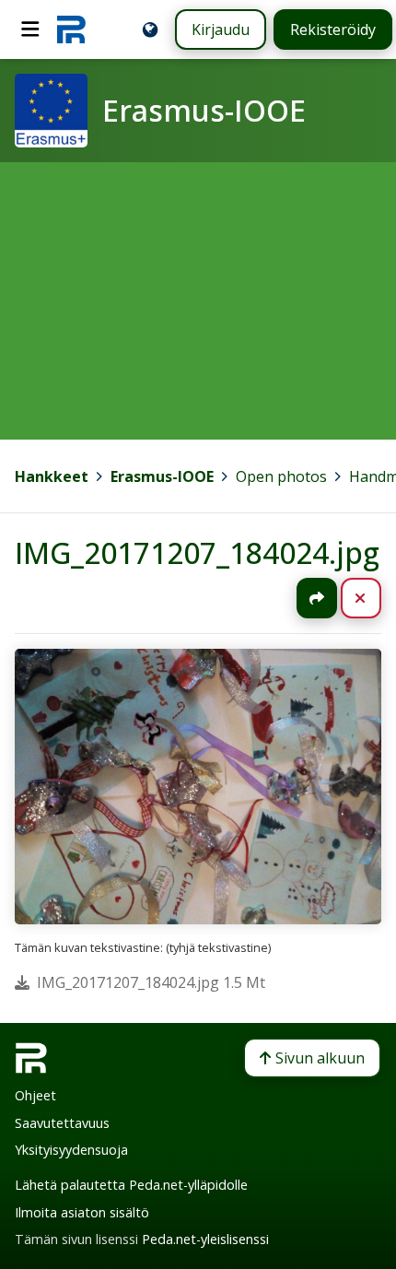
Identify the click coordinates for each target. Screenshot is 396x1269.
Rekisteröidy (333, 29)
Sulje (375, 598)
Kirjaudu (221, 29)
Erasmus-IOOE (162, 476)
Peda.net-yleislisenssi (205, 1239)
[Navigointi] (30, 29)
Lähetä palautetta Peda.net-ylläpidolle (131, 1184)
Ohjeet (35, 1095)
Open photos (281, 476)
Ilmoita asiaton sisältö (82, 1212)
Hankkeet (51, 476)
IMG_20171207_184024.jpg (197, 552)
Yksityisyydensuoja (71, 1149)
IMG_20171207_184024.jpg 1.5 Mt (151, 982)
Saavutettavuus (62, 1123)
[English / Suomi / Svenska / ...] (150, 29)
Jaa (317, 598)
